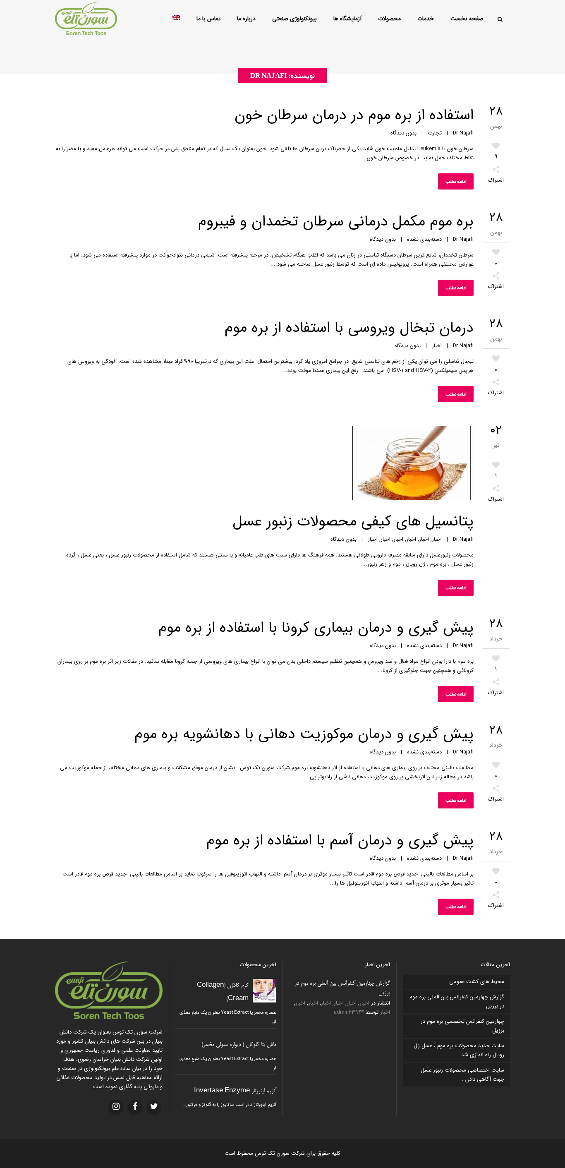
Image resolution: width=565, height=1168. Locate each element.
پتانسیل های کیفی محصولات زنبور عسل (353, 521)
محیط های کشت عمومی (476, 981)
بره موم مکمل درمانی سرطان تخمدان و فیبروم (336, 221)
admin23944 (349, 1012)
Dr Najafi (463, 133)
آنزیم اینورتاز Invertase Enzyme (235, 1091)
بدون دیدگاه (403, 133)
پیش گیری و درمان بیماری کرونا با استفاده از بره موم (316, 628)
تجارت (435, 133)
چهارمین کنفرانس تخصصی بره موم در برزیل (462, 1026)
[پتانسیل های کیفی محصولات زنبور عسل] (264, 464)
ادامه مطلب (455, 181)
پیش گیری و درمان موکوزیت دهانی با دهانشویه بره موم (304, 734)
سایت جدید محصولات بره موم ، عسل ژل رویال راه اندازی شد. (459, 1050)
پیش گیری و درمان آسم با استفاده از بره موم (340, 840)
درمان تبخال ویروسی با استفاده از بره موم (349, 328)
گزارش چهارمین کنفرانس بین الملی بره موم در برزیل (456, 1001)
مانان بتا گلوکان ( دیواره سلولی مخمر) (238, 1044)
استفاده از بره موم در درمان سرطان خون (354, 115)
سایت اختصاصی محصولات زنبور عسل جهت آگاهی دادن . (462, 1075)
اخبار (437, 345)
